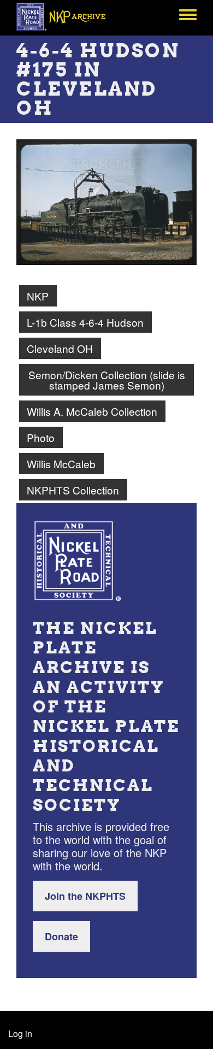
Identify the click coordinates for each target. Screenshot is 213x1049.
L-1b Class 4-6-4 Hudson (85, 322)
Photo (41, 437)
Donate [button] (61, 936)
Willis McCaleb (61, 463)
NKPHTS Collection (73, 489)
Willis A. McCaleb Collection (92, 411)
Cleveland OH (60, 348)
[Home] (66, 16)
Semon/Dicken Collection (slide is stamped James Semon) (106, 379)
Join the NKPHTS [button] (85, 896)
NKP (38, 295)
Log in (20, 1033)
